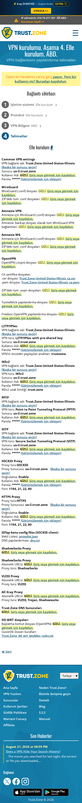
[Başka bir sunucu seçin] (19, 167)
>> (32, 21)
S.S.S (42, 712)
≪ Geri (7, 652)
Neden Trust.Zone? (52, 688)
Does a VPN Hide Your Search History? (33, 751)
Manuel (44, 719)
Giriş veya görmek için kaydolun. (52, 175)
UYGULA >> (41, 11)
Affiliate (9, 725)
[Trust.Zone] (24, 33)
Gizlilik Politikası (14, 712)
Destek (44, 700)
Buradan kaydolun (51, 81)
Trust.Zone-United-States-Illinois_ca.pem (50, 282)
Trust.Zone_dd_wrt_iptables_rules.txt (28, 636)
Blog (42, 706)
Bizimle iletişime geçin (55, 694)
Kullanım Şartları (15, 706)
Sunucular (10, 700)
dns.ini (35, 540)
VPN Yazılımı (12, 694)
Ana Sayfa (10, 688)
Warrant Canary (14, 719)
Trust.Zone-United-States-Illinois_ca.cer (47, 278)
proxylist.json (28, 536)
